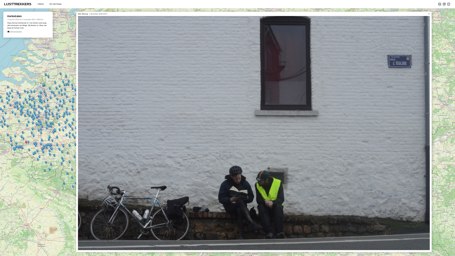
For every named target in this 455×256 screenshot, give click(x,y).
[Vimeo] (439, 4)
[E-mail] (448, 4)
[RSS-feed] (444, 4)
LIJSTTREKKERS (17, 4)
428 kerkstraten (16, 32)
